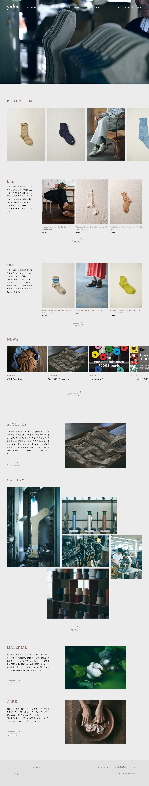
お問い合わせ (37, 767)
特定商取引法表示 (120, 767)
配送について (19, 767)
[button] (119, 7)
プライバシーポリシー (102, 767)
